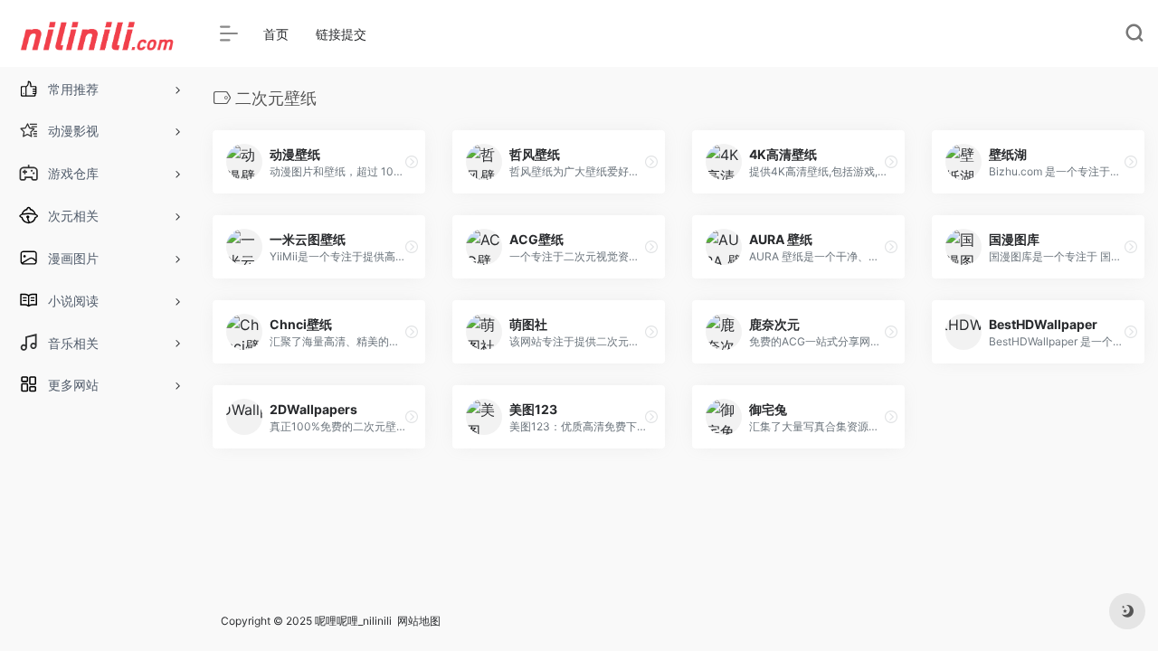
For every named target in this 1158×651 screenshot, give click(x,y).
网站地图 (419, 620)
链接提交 (341, 34)
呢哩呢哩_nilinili (353, 620)
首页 (276, 34)
